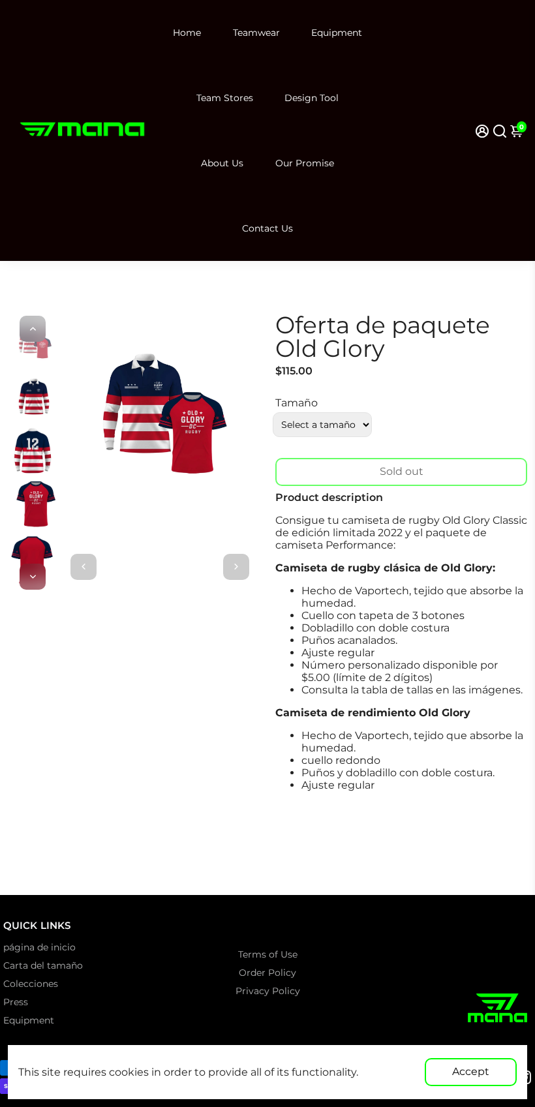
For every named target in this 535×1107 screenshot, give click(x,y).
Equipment (336, 32)
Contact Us (267, 228)
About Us (222, 163)
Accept (470, 1071)
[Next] (33, 577)
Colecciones (30, 983)
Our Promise (304, 163)
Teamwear (256, 32)
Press (15, 1002)
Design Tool (311, 98)
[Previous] (33, 329)
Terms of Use (268, 954)
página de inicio (39, 947)
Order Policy (267, 972)
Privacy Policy (268, 991)
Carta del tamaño (43, 965)
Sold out (401, 471)
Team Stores (224, 98)
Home (187, 32)
